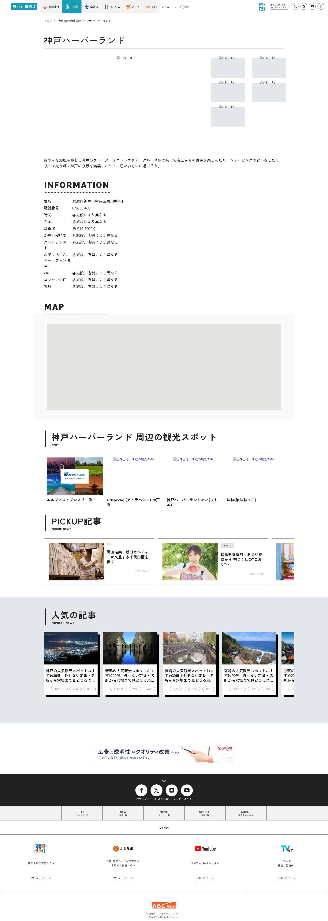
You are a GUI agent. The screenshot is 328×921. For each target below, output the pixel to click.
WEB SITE (38, 878)
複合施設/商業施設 (69, 21)
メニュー (167, 7)
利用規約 (150, 913)
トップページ (82, 812)
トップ (48, 21)
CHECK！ (202, 878)
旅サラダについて (246, 812)
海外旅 (94, 7)
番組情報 (53, 7)
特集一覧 (205, 812)
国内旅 (75, 7)
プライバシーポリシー (170, 913)
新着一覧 (123, 812)
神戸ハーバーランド (99, 21)
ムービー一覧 (164, 812)
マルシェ (115, 7)
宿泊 (154, 7)
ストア (136, 7)
